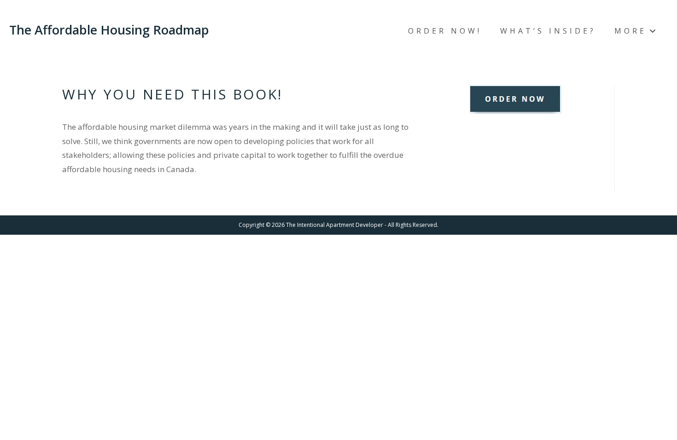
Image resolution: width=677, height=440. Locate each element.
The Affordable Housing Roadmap (109, 29)
